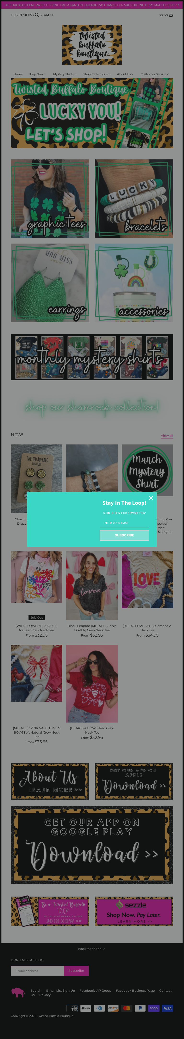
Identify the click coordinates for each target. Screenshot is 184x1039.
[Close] (151, 498)
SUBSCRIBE (124, 535)
